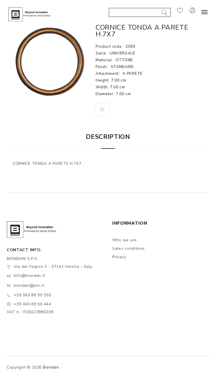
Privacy (119, 257)
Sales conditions (128, 248)
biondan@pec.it (29, 285)
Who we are (124, 240)
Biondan (51, 367)
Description (108, 137)
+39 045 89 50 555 (32, 295)
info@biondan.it (29, 275)
